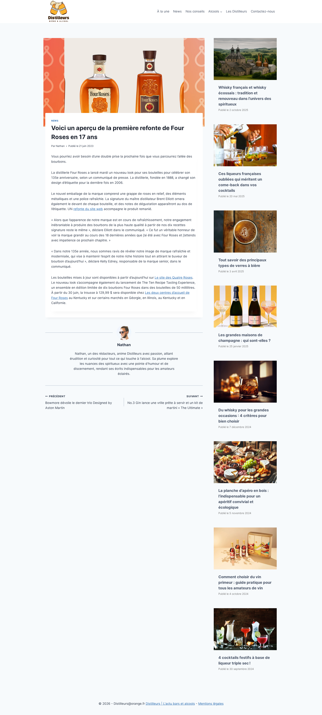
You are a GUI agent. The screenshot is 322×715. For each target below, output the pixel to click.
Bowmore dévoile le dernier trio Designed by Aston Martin (78, 402)
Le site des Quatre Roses (173, 277)
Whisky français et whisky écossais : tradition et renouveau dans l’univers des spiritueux (244, 95)
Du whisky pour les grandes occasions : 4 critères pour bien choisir (243, 415)
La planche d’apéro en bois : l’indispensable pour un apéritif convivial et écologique (243, 499)
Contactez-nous (263, 11)
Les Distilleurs (236, 11)
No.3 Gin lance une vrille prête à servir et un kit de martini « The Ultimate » (165, 402)
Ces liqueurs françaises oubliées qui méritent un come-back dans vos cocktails (240, 182)
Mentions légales (211, 703)
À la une (163, 11)
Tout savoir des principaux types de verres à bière (242, 263)
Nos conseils (195, 11)
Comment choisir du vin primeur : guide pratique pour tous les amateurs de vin (245, 582)
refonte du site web (88, 209)
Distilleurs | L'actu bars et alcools (170, 703)
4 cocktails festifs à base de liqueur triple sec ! (244, 660)
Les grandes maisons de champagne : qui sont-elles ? (244, 338)
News (177, 11)
